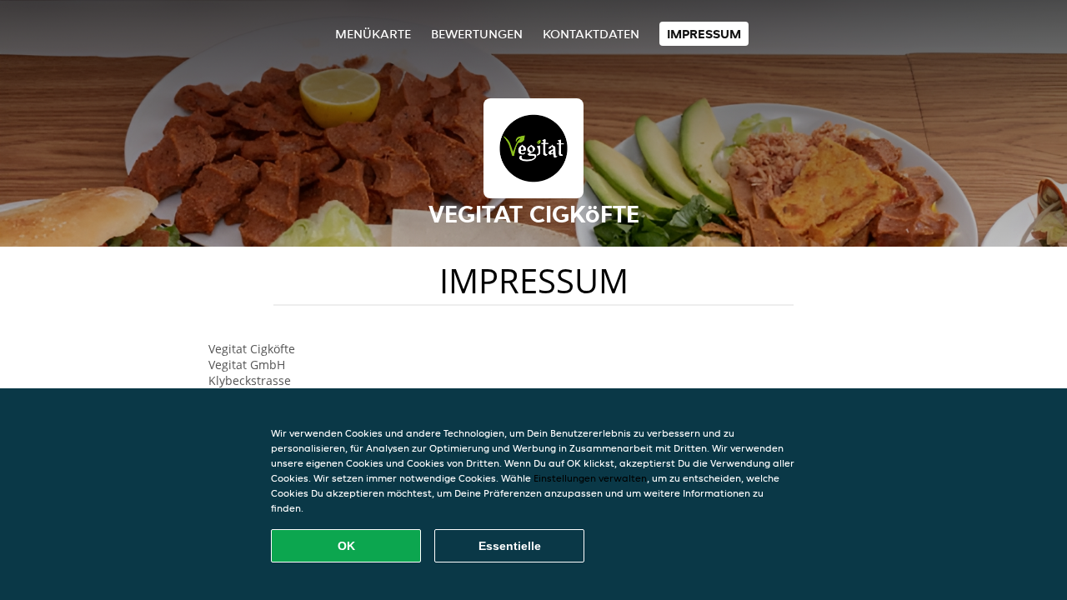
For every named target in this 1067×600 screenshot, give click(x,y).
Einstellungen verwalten (590, 478)
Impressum (704, 33)
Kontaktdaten (591, 33)
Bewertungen (477, 33)
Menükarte (373, 33)
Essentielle (509, 545)
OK (346, 545)
